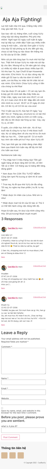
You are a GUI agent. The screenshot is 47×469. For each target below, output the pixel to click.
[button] (45, 7)
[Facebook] (4, 455)
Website (5, 398)
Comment (6, 347)
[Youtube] (12, 455)
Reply (3, 257)
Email (4, 388)
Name (4, 378)
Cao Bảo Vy (13, 228)
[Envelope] (21, 455)
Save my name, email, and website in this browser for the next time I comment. (20, 412)
